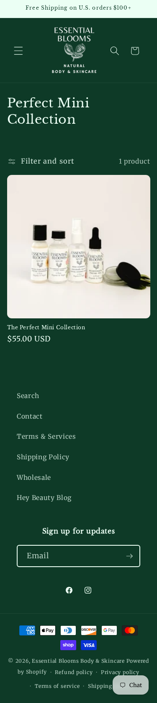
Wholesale (34, 478)
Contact (30, 416)
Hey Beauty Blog (44, 498)
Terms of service (57, 686)
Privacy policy (120, 672)
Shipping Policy (43, 457)
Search (28, 396)
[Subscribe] (129, 556)
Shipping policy (109, 686)
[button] (18, 51)
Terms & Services (46, 436)
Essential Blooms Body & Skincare (78, 661)
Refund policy (74, 672)
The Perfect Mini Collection (46, 327)
